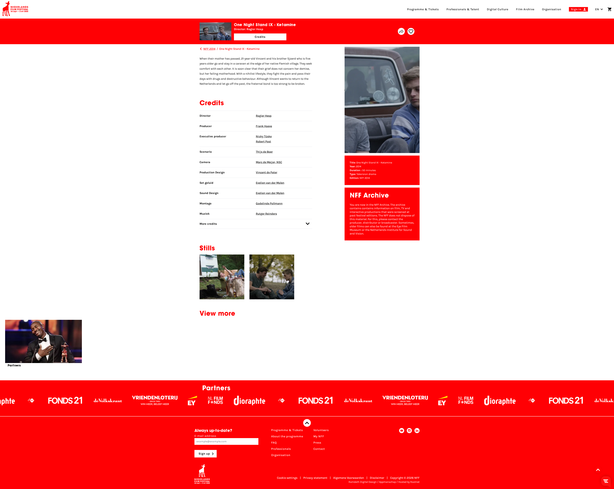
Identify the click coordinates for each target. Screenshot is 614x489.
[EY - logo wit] (130, 400)
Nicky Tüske (264, 136)
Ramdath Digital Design (363, 481)
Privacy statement (315, 478)
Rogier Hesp (264, 115)
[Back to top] (307, 423)
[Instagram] (409, 443)
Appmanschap (387, 481)
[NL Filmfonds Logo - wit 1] (153, 400)
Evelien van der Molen (270, 183)
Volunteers (321, 430)
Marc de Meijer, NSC (269, 162)
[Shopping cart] (609, 9)
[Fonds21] (254, 400)
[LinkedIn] (417, 443)
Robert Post (263, 141)
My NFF (318, 436)
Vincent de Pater (266, 172)
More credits (208, 224)
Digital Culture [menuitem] (497, 9)
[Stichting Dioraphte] (187, 400)
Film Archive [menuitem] (525, 9)
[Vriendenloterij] (93, 400)
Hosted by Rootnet (409, 481)
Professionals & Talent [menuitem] (462, 9)
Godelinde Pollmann (269, 203)
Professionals (281, 449)
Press (317, 442)
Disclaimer (377, 478)
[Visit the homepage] (15, 9)
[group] (43, 345)
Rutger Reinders (266, 213)
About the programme (287, 436)
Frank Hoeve (264, 126)
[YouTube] (401, 443)
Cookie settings (287, 478)
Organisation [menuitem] (551, 9)
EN (597, 9)
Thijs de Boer (264, 152)
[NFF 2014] (201, 49)
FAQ (274, 442)
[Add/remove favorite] (410, 31)
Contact (319, 449)
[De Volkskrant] (46, 400)
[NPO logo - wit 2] (219, 400)
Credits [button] (260, 37)
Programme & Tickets (287, 430)
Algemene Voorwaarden (348, 478)
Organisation (280, 455)
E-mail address (205, 436)
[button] (599, 470)
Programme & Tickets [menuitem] (423, 9)
